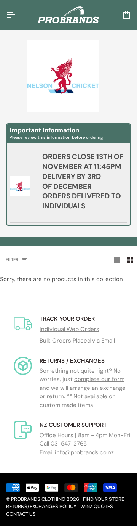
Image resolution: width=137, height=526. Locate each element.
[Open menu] (17, 15)
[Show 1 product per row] (117, 260)
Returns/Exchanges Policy (41, 506)
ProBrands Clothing (38, 499)
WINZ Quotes (96, 506)
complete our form (99, 379)
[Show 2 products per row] (130, 260)
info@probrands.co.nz (84, 452)
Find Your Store (103, 499)
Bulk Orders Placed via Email (77, 340)
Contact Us (21, 514)
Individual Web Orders (69, 329)
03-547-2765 (69, 443)
